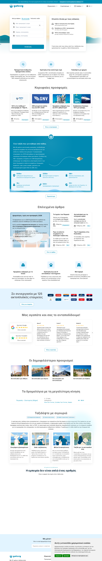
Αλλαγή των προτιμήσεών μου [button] (80, 555)
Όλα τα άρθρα (51, 252)
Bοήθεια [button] (79, 6)
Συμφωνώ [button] (58, 555)
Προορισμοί (47, 559)
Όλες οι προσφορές (51, 127)
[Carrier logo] (51, 295)
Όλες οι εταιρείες (26, 304)
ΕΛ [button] (89, 6)
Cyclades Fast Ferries (61, 402)
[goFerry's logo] (17, 6)
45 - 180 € (81, 400)
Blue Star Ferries (49, 402)
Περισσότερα (51, 196)
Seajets (70, 402)
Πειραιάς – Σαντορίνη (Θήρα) (27, 400)
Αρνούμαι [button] (66, 555)
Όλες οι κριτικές (51, 350)
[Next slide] (92, 107)
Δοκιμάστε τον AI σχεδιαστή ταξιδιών (70, 1)
